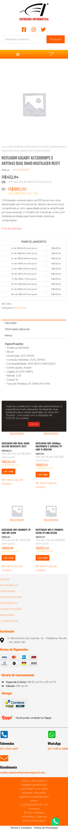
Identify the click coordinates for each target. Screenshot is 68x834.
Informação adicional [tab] (17, 329)
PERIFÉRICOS (8, 603)
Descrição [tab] (11, 322)
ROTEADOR (16, 146)
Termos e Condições (21, 827)
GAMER (4, 579)
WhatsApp (54, 743)
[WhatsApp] (52, 734)
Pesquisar (55, 39)
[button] (18, 54)
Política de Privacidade (46, 827)
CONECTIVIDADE (11, 609)
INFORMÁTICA (9, 585)
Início (5, 146)
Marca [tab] (8, 335)
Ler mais (8, 471)
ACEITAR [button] (34, 424)
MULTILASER (21, 169)
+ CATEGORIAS (9, 621)
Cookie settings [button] (16, 424)
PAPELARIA (7, 615)
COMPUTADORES (11, 597)
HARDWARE (7, 591)
